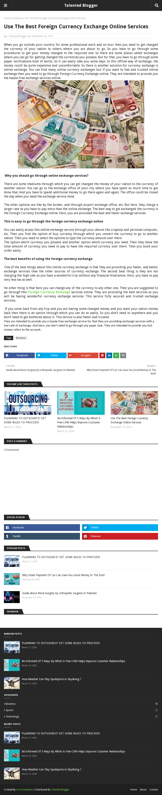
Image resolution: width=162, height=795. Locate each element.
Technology (81, 716)
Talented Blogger (81, 5)
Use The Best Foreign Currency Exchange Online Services (129, 420)
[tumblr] (42, 536)
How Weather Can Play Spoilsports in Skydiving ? (51, 679)
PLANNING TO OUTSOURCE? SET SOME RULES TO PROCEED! (25, 420)
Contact (153, 789)
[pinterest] (120, 536)
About (143, 789)
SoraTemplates (24, 789)
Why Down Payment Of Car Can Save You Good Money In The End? (63, 575)
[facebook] (42, 527)
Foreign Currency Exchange (49, 292)
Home (7, 18)
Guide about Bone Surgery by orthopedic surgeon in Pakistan (59, 593)
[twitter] (120, 527)
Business (17, 18)
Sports (81, 710)
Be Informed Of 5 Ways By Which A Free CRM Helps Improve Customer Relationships (78, 422)
